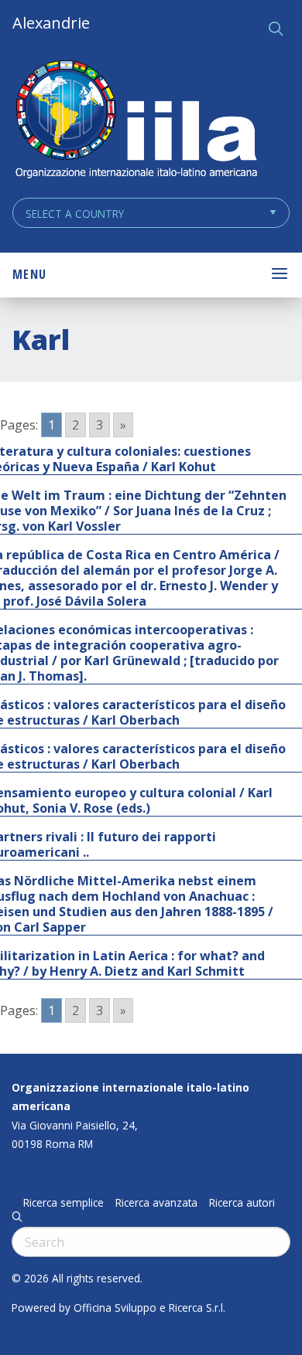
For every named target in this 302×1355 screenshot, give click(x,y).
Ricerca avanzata (156, 1202)
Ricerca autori (242, 1202)
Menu (29, 274)
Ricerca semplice (63, 1202)
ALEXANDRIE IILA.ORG (135, 121)
